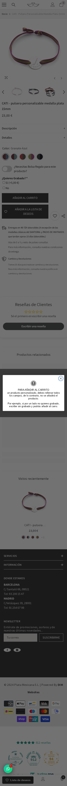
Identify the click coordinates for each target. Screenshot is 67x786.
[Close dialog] (60, 378)
